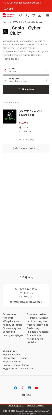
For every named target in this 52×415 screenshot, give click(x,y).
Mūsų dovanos (11, 321)
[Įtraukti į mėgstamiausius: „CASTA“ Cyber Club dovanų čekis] (13, 112)
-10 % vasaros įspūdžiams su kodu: (22, 2)
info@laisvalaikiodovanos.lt (27, 301)
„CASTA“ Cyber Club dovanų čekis (30, 113)
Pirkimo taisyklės (12, 328)
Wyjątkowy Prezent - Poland (18, 368)
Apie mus (8, 317)
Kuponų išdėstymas (37, 324)
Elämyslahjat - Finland (15, 358)
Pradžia (6, 22)
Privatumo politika (37, 314)
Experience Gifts (11, 354)
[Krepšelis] (39, 15)
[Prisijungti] (27, 15)
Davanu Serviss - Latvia (16, 365)
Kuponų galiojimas (12, 324)
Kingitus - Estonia (12, 361)
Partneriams (9, 314)
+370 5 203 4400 (27, 288)
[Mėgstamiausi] (33, 15)
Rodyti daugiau (11, 58)
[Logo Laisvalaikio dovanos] (10, 15)
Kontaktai (32, 342)
